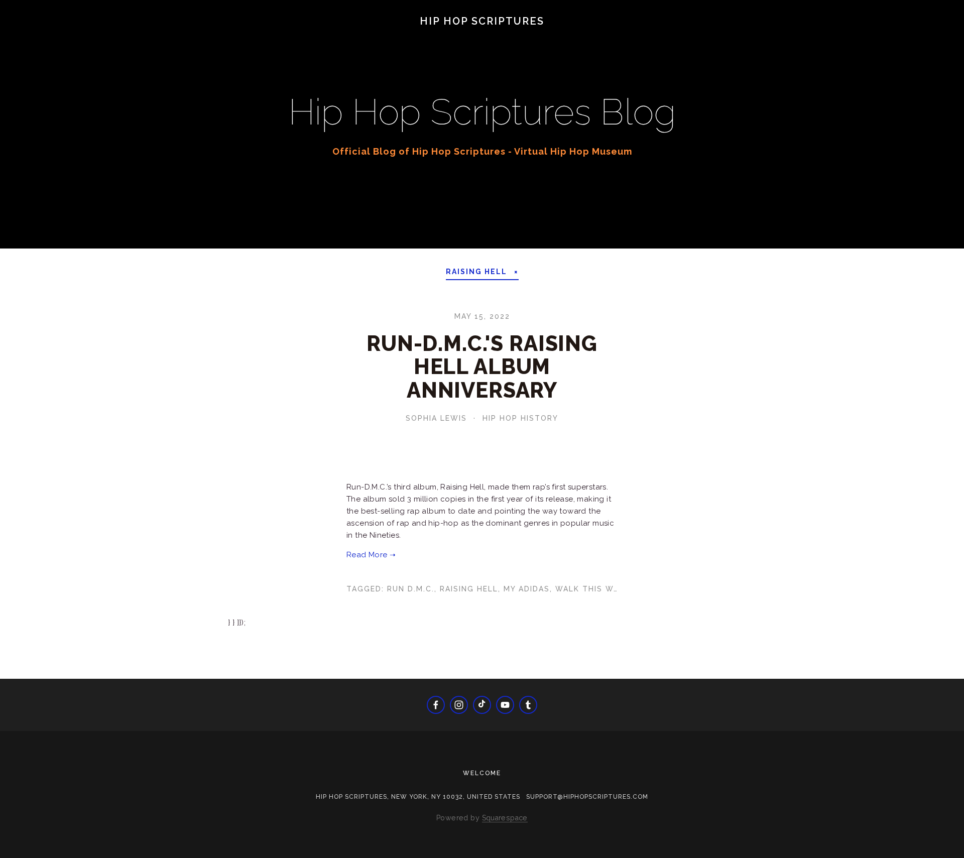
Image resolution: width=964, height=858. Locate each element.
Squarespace (505, 818)
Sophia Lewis (436, 418)
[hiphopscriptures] (528, 705)
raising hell (469, 589)
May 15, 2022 (482, 316)
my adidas (527, 589)
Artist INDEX (433, 36)
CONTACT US (555, 36)
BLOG (34, 36)
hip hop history (520, 418)
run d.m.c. (410, 589)
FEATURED (220, 36)
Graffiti (366, 36)
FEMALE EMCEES (294, 36)
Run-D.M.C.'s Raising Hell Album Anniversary (482, 366)
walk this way (589, 589)
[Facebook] (436, 705)
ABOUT (495, 36)
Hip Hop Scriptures (482, 21)
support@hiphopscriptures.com (587, 796)
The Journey (94, 36)
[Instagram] (459, 705)
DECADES (161, 36)
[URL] (482, 705)
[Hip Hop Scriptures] (505, 705)
